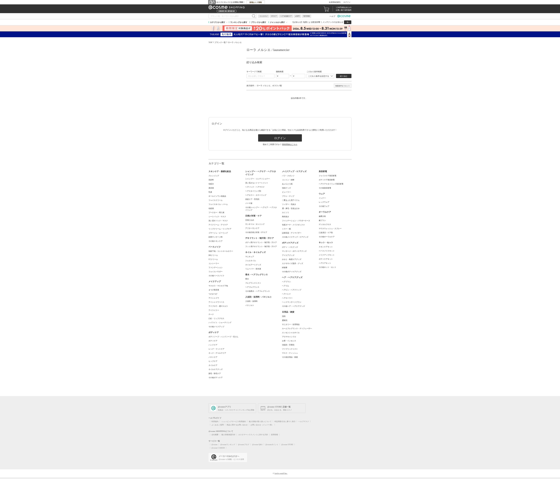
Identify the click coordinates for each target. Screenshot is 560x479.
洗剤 (284, 316)
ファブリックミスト (290, 349)
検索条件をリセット (342, 86)
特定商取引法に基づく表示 (284, 421)
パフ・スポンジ (288, 176)
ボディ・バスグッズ (290, 247)
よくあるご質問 (217, 425)
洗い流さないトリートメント (256, 183)
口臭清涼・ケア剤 (326, 233)
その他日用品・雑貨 (290, 357)
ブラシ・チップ (288, 196)
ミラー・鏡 (286, 229)
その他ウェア (324, 206)
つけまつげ (213, 294)
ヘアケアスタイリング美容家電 (331, 184)
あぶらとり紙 (287, 184)
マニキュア (249, 257)
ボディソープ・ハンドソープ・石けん (223, 337)
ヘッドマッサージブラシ (291, 302)
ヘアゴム (285, 286)
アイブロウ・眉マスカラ (218, 306)
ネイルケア (213, 365)
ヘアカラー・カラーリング (255, 195)
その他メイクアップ (216, 327)
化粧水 (211, 184)
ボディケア (213, 341)
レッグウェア (324, 202)
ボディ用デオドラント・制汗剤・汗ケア (261, 242)
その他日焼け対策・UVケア (256, 232)
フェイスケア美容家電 (327, 176)
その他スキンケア (216, 241)
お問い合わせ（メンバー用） (262, 425)
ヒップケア (213, 361)
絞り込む (344, 76)
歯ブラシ (322, 220)
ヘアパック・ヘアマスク (255, 187)
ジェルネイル (250, 261)
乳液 (210, 192)
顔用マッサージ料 (216, 237)
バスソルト (249, 305)
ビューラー (286, 192)
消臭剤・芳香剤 (288, 345)
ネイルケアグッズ (216, 369)
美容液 (211, 188)
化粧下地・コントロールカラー (221, 251)
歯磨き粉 (322, 216)
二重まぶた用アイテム (291, 200)
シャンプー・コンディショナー (257, 179)
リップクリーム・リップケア (220, 229)
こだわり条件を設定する (318, 76)
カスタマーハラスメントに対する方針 (253, 435)
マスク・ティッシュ (290, 353)
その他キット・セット (327, 267)
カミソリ (285, 212)
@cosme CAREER (218, 448)
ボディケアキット (326, 259)
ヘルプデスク (303, 421)
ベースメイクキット (327, 251)
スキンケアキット (326, 247)
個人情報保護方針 (228, 435)
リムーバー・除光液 (253, 269)
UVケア (274, 16)
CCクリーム (213, 259)
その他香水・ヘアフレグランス (257, 291)
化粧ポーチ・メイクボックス (293, 225)
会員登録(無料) (335, 2)
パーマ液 (248, 203)
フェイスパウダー (216, 272)
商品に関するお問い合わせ (237, 425)
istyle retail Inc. (281, 473)
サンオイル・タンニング (255, 224)
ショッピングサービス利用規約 (233, 421)
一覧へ (347, 22)
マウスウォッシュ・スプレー (330, 229)
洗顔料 (211, 180)
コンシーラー (214, 263)
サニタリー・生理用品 (291, 324)
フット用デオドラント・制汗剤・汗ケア (261, 246)
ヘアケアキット (325, 263)
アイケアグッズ (288, 255)
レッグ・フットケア (216, 349)
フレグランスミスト (253, 283)
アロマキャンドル (289, 337)
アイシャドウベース (216, 302)
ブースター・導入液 (216, 212)
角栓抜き (285, 217)
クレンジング (214, 176)
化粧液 (211, 208)
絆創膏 (284, 268)
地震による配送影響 (311, 22)
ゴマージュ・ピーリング (218, 233)
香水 (247, 279)
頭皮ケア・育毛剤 (252, 199)
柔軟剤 (284, 320)
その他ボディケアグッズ (291, 272)
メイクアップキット (327, 255)
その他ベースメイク (216, 276)
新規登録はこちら (289, 144)
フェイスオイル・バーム (218, 204)
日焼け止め (249, 220)
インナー (322, 198)
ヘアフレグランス (252, 287)
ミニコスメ (264, 16)
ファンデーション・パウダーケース (296, 221)
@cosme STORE (287, 445)
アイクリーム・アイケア (218, 225)
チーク (211, 314)
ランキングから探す (238, 22)
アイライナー (214, 310)
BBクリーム (213, 255)
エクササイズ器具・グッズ (292, 263)
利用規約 (214, 421)
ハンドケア (213, 345)
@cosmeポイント (271, 445)
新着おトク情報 (256, 2)
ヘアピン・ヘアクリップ (291, 290)
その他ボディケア (216, 378)
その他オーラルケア (327, 237)
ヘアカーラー (287, 298)
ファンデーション (216, 268)
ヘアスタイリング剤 (253, 191)
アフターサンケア (252, 228)
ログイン (346, 2)
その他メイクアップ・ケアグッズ (295, 237)
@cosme (214, 445)
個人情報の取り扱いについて (260, 421)
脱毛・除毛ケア (215, 373)
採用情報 (274, 435)
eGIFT (297, 16)
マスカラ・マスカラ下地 (218, 286)
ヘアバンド (286, 294)
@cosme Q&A (257, 445)
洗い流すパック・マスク (218, 221)
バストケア (213, 357)
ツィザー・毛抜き (289, 204)
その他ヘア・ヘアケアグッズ (293, 306)
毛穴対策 (306, 16)
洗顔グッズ (286, 188)
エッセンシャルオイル (291, 333)
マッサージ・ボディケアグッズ (294, 251)
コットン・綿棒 (288, 180)
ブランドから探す (258, 22)
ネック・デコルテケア (217, 353)
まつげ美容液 (214, 290)
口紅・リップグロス (216, 318)
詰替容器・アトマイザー (291, 233)
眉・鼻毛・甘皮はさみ (291, 208)
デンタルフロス (325, 224)
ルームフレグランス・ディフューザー (297, 329)
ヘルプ (332, 16)
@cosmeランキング (227, 445)
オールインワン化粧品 (217, 196)
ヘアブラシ (286, 282)
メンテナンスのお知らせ (332, 22)
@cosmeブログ (243, 445)
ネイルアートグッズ (253, 265)
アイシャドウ (214, 298)
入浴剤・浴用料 (251, 301)
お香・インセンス (289, 341)
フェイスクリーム (216, 200)
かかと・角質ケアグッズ (291, 259)
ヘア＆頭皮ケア (286, 16)
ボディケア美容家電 (327, 180)
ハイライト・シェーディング (220, 323)
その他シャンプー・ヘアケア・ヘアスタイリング (261, 208)
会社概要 (214, 435)
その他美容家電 (325, 188)
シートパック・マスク (217, 217)
